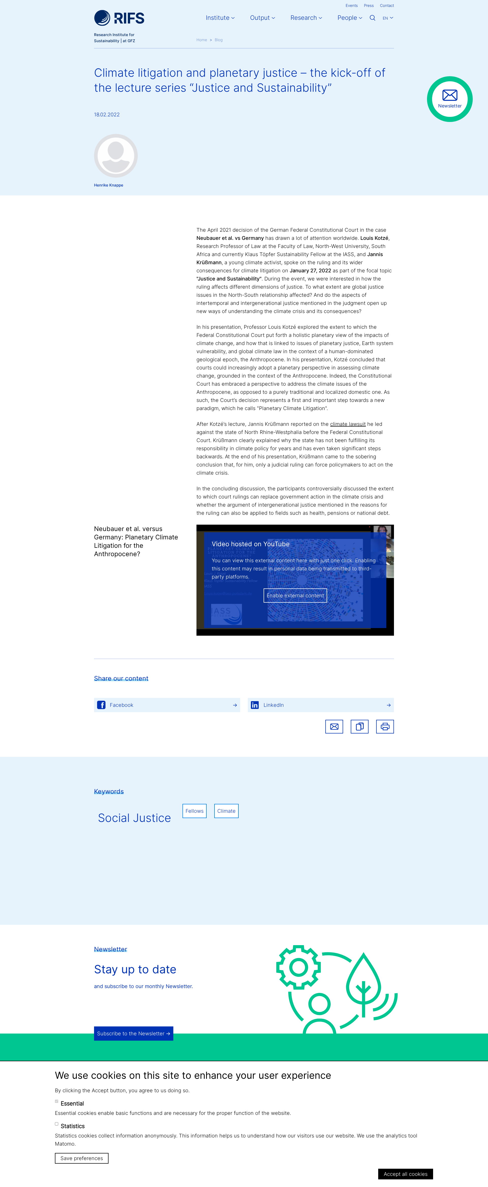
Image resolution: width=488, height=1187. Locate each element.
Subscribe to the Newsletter (130, 1033)
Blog (219, 39)
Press (369, 5)
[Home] (119, 18)
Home (201, 39)
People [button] (347, 17)
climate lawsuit (348, 424)
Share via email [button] (334, 726)
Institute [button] (218, 17)
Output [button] (260, 17)
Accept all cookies (406, 1174)
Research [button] (304, 17)
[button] (360, 726)
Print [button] (385, 726)
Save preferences (81, 1158)
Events (352, 5)
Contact (387, 5)
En (385, 18)
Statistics (73, 1126)
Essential (72, 1103)
